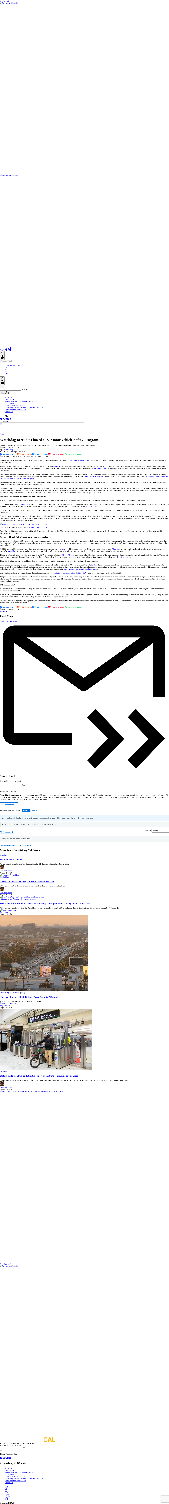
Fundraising (4, 877)
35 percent (61, 549)
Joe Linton (4, 912)
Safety (2, 434)
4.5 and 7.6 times (68, 555)
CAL (6, 1487)
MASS (7, 1497)
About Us (8, 397)
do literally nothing (100, 468)
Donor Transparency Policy (15, 405)
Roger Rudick (5, 1005)
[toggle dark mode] (2, 355)
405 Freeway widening (28, 899)
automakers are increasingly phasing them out (80, 569)
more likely (12, 551)
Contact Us (9, 412)
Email (24, 785)
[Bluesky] (7, 419)
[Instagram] (9, 419)
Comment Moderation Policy (15, 410)
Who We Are (9, 399)
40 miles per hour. (126, 557)
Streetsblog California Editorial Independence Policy (24, 408)
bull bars (94, 565)
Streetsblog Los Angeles (10, 899)
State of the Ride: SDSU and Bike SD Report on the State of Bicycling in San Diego (39, 1076)
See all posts (4, 1264)
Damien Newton (6, 871)
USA (6, 374)
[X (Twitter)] (4, 419)
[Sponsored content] (42, 432)
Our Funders (9, 403)
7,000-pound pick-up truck (94, 476)
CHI (6, 1499)
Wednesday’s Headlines (11, 859)
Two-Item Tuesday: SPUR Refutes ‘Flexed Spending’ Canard (29, 997)
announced (57, 466)
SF (6, 371)
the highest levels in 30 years (79, 460)
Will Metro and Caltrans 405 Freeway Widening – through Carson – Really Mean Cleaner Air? (45, 903)
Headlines (3, 855)
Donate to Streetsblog (12, 365)
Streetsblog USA (12, 621)
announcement (25, 504)
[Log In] (10, 350)
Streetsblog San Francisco (10, 993)
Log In (2, 350)
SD (6, 369)
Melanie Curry (8, 450)
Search (24, 389)
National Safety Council (38, 527)
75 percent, (116, 549)
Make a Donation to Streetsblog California (20, 401)
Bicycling (3, 1071)
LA (6, 367)
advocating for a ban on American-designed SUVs (69, 573)
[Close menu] (2, 386)
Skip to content (5, 1)
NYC (7, 1495)
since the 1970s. (91, 506)
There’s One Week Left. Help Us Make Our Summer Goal (27, 881)
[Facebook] (1, 419)
